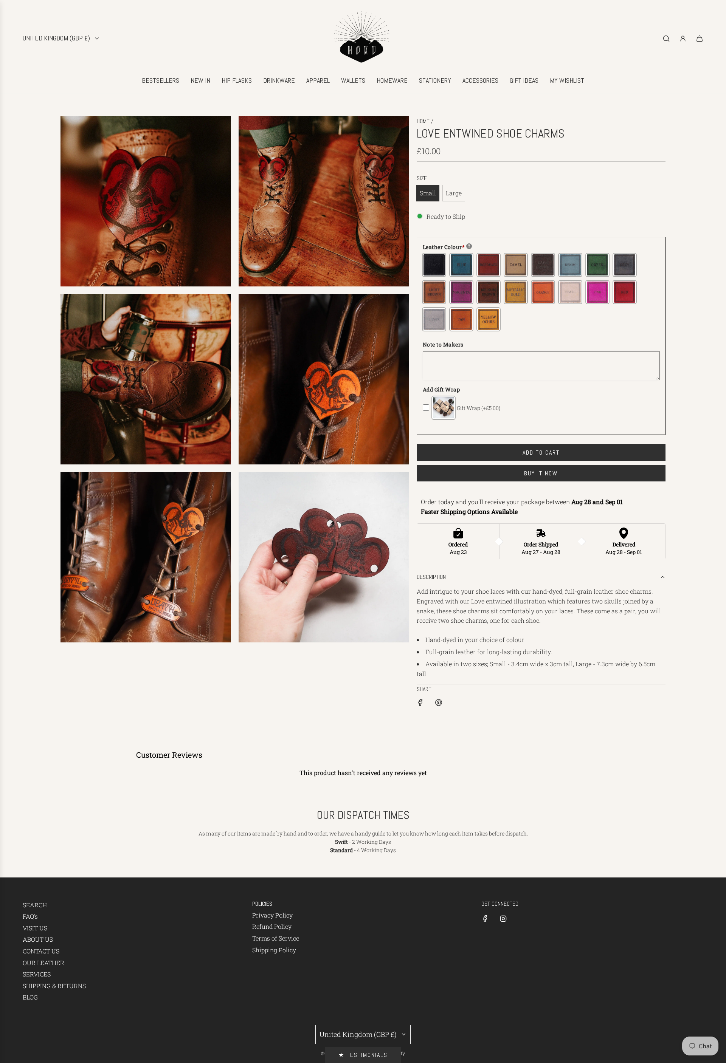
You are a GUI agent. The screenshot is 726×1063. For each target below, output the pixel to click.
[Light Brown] (434, 292)
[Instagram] (503, 918)
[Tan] (461, 319)
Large (454, 193)
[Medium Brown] (488, 292)
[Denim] (570, 265)
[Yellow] (488, 319)
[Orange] (543, 292)
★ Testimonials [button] (363, 1055)
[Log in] (683, 38)
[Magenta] (461, 292)
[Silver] (434, 319)
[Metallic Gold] (515, 292)
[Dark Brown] (543, 265)
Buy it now (541, 473)
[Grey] (624, 265)
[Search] (666, 38)
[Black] (434, 265)
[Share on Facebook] (420, 703)
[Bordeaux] (488, 265)
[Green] (597, 265)
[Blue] (461, 265)
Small (428, 193)
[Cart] (699, 38)
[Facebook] (485, 918)
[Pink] (597, 292)
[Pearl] (570, 292)
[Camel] (515, 265)
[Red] (624, 292)
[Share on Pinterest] (438, 703)
